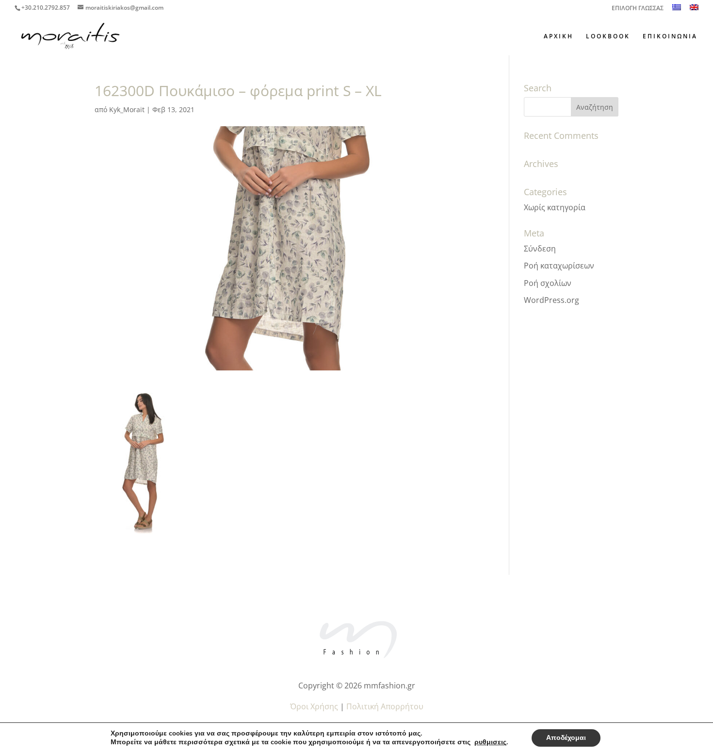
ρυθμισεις (490, 742)
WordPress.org (551, 300)
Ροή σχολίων (547, 283)
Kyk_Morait (127, 109)
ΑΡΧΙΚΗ (558, 36)
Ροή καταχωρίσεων (559, 265)
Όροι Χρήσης (314, 706)
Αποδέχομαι (566, 737)
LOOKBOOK (608, 36)
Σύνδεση (540, 248)
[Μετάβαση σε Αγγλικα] (694, 10)
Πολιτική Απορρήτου (384, 706)
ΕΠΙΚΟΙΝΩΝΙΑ (670, 36)
